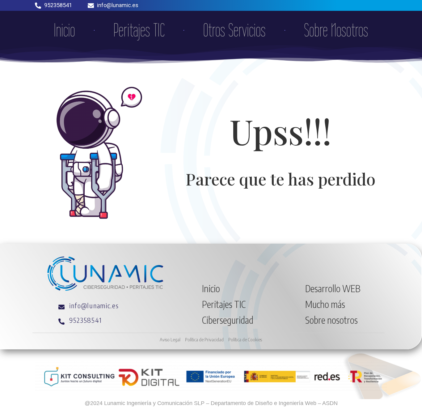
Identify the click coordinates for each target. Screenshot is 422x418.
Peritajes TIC (139, 30)
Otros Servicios (234, 30)
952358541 (58, 5)
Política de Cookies (245, 339)
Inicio (64, 30)
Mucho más (325, 304)
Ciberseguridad (227, 320)
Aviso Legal (170, 339)
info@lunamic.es (117, 5)
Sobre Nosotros (336, 30)
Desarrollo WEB (333, 288)
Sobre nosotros (331, 320)
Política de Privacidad (204, 339)
